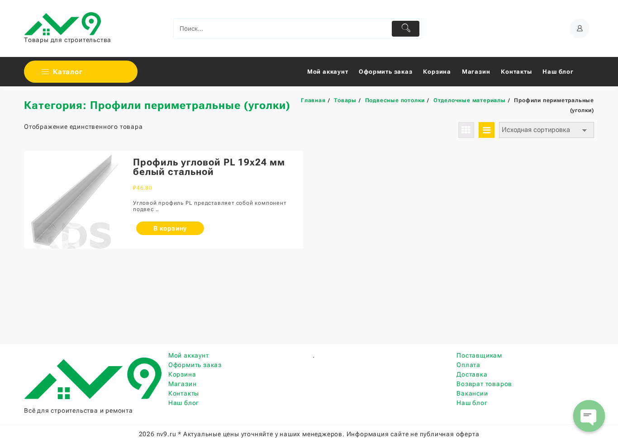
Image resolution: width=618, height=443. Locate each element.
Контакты (183, 393)
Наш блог (183, 402)
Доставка (471, 374)
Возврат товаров (484, 383)
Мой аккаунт (188, 355)
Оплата (468, 364)
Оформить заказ (195, 364)
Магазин (182, 383)
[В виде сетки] (466, 130)
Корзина (182, 374)
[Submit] (405, 29)
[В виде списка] (486, 130)
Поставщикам (479, 355)
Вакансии (472, 393)
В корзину (170, 228)
